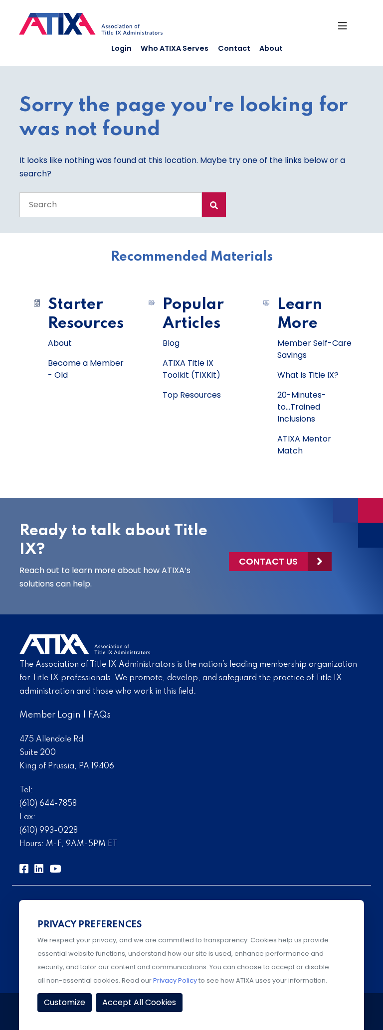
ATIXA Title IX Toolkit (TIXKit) (191, 369)
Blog (171, 343)
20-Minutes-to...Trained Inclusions (301, 407)
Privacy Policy (175, 980)
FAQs (99, 715)
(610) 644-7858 (48, 804)
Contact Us (268, 561)
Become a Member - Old (86, 369)
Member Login (50, 715)
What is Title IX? (308, 375)
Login (121, 48)
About (271, 48)
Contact (234, 48)
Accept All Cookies (139, 1002)
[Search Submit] (214, 204)
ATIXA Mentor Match (304, 444)
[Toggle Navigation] (346, 28)
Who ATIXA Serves (174, 48)
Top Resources (192, 395)
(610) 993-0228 (48, 831)
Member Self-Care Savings (314, 349)
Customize (64, 1002)
